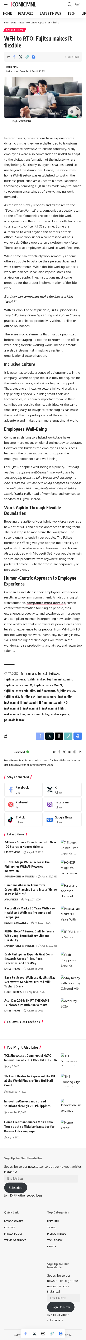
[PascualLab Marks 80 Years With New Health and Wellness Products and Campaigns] (71, 914)
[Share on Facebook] (14, 57)
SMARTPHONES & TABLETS (19, 876)
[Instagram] (69, 752)
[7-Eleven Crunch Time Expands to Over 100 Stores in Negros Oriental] (71, 848)
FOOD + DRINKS (13, 991)
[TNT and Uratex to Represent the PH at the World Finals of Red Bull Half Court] (71, 1080)
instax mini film (14, 714)
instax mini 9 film (53, 708)
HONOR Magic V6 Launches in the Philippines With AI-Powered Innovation (27, 866)
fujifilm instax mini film (19, 691)
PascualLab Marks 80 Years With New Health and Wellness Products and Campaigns (30, 913)
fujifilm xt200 (66, 691)
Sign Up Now (61, 1307)
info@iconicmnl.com (41, 764)
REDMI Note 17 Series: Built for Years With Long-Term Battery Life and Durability (29, 936)
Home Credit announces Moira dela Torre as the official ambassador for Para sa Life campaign (29, 1126)
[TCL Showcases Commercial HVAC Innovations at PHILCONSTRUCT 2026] (71, 1059)
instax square (60, 714)
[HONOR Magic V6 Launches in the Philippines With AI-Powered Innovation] (71, 868)
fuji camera (28, 673)
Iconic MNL (23, 4)
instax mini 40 (58, 702)
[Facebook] (59, 752)
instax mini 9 (31, 708)
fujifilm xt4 (28, 696)
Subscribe (16, 1188)
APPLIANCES (11, 899)
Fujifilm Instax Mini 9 (48, 685)
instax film (65, 696)
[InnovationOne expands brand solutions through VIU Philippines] (71, 1105)
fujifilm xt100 (46, 691)
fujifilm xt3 (11, 696)
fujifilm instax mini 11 (18, 685)
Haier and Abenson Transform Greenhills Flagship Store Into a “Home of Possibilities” (30, 889)
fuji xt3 (42, 673)
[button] (7, 4)
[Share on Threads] (43, 1333)
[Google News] (63, 819)
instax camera (47, 696)
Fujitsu (40, 186)
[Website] (54, 752)
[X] (64, 752)
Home (6, 22)
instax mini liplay (38, 714)
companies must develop (46, 603)
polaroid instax (14, 720)
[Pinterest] (75, 752)
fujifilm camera (14, 679)
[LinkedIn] (80, 752)
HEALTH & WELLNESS (16, 922)
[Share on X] (21, 57)
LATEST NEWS (17, 22)
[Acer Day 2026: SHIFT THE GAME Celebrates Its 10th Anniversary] (71, 1006)
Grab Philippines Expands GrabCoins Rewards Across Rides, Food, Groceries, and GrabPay (28, 959)
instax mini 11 (13, 702)
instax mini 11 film (35, 702)
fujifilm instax (36, 679)
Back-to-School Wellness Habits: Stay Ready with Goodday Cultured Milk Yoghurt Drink (29, 982)
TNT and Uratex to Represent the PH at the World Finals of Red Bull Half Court (29, 1080)
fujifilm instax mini (59, 679)
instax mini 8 (13, 708)
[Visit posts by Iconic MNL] (8, 752)
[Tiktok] (23, 819)
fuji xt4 (54, 673)
